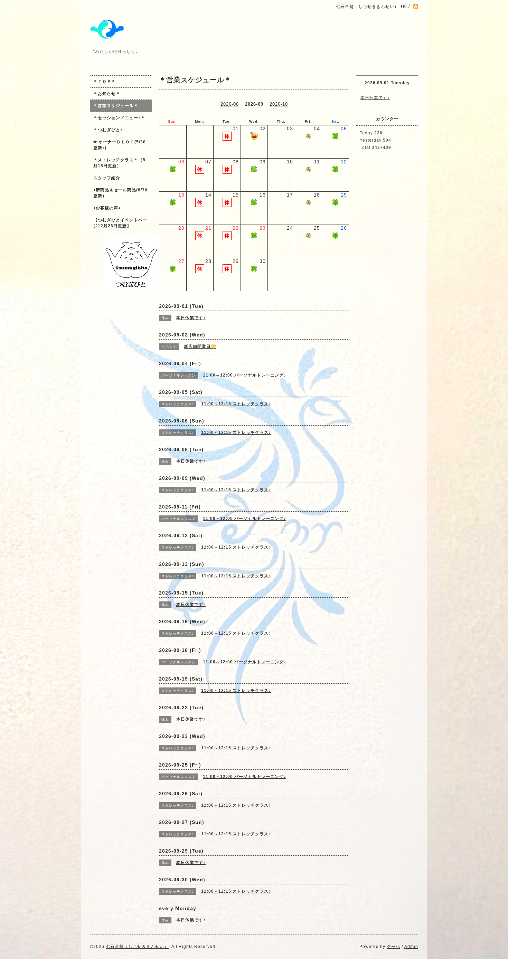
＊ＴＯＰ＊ (104, 81)
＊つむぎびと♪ (108, 129)
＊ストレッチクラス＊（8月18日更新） (119, 163)
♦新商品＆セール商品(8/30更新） (120, 193)
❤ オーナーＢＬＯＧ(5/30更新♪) (119, 145)
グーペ (393, 946)
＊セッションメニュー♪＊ (119, 117)
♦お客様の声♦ (107, 208)
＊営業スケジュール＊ (115, 105)
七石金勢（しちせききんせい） (137, 946)
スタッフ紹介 (106, 177)
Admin (411, 946)
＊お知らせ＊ (106, 93)
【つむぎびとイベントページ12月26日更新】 (120, 223)
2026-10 (279, 104)
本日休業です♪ (375, 97)
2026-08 (229, 104)
